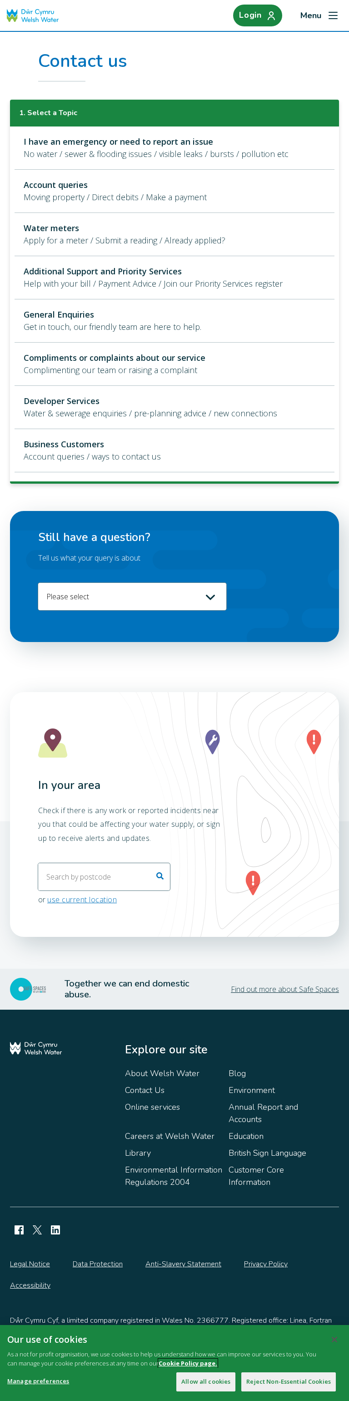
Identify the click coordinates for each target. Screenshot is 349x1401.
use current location (82, 900)
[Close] (334, 1340)
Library (138, 1153)
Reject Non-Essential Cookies (288, 1381)
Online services (152, 1107)
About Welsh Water (162, 1073)
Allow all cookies (205, 1381)
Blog (237, 1073)
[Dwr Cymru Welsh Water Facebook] (19, 1229)
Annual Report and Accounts (263, 1113)
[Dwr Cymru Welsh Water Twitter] (37, 1229)
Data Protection (98, 1264)
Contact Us (145, 1090)
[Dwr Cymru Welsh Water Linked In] (55, 1229)
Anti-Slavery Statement (183, 1264)
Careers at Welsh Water (169, 1136)
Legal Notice (30, 1264)
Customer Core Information (256, 1176)
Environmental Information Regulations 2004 (173, 1176)
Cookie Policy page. (188, 1363)
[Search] (160, 876)
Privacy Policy (266, 1264)
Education (246, 1136)
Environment (252, 1090)
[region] (174, 1363)
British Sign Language (267, 1153)
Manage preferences (38, 1381)
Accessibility (30, 1285)
